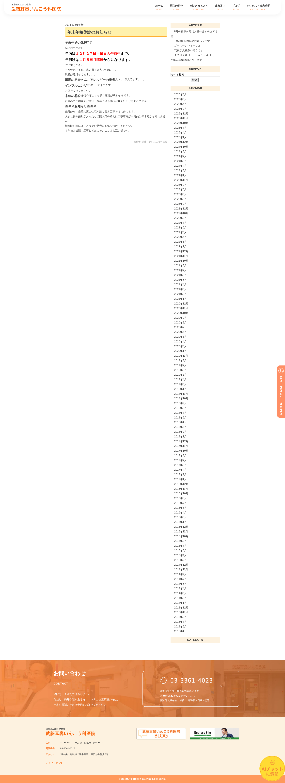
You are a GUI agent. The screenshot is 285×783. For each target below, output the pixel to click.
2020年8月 (180, 322)
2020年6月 (180, 332)
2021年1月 (180, 298)
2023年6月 (180, 189)
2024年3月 (180, 170)
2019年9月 (180, 360)
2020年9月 (180, 317)
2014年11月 (181, 569)
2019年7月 (180, 365)
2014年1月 (180, 602)
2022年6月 (180, 227)
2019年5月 (180, 374)
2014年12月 (181, 564)
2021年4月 (180, 284)
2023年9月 (180, 184)
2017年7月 (180, 460)
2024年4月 (180, 165)
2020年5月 (180, 336)
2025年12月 (181, 113)
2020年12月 (181, 303)
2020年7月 (180, 327)
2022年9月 (180, 218)
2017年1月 (180, 479)
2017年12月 (181, 441)
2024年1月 (180, 175)
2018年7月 (180, 412)
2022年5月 (180, 232)
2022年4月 (180, 237)
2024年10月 (181, 146)
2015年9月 (180, 541)
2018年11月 (181, 393)
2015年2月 (180, 560)
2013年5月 (180, 626)
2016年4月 (180, 512)
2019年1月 (180, 389)
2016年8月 (180, 498)
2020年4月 (180, 341)
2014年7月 (180, 579)
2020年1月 (180, 351)
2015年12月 (181, 526)
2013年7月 (180, 621)
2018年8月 (180, 408)
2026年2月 (180, 108)
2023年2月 (180, 203)
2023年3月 (180, 199)
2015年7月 (180, 545)
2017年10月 (181, 450)
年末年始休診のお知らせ (89, 32)
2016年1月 (180, 522)
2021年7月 (180, 270)
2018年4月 (180, 422)
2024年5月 (180, 161)
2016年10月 (181, 493)
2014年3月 (180, 593)
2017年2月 (180, 474)
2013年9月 (180, 617)
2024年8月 (180, 151)
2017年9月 (180, 455)
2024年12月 (181, 142)
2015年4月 (180, 555)
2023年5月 (180, 194)
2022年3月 (180, 241)
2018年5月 (180, 417)
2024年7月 (180, 156)
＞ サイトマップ (54, 763)
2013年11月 (181, 612)
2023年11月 (181, 180)
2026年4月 (180, 104)
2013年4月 (180, 631)
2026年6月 (180, 99)
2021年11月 (181, 256)
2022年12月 (181, 208)
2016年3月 (180, 517)
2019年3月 (180, 384)
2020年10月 (181, 313)
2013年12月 (181, 607)
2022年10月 (181, 213)
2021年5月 (180, 279)
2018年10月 (181, 398)
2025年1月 (180, 137)
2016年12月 (181, 484)
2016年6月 (180, 507)
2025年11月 (181, 118)
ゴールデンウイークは (187, 45)
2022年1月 (180, 246)
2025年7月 (180, 127)
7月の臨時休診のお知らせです (192, 41)
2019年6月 (180, 370)
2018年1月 (180, 436)
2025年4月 (180, 132)
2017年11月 (181, 446)
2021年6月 (180, 275)
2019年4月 (180, 379)
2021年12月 (181, 251)
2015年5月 (180, 550)
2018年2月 (180, 431)
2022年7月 (180, 222)
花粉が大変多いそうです (188, 50)
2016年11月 (181, 488)
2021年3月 (180, 289)
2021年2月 (180, 294)
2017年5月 (180, 465)
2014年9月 (180, 574)
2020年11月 (181, 308)
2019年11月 (181, 355)
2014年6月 (180, 583)
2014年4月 (180, 588)
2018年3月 (180, 427)
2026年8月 (180, 94)
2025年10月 (181, 123)
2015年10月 (181, 536)
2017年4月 (180, 469)
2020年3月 (180, 346)
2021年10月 (181, 260)
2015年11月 (181, 531)
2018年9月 (180, 403)
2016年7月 (180, 503)
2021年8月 (180, 265)
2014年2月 (180, 598)
